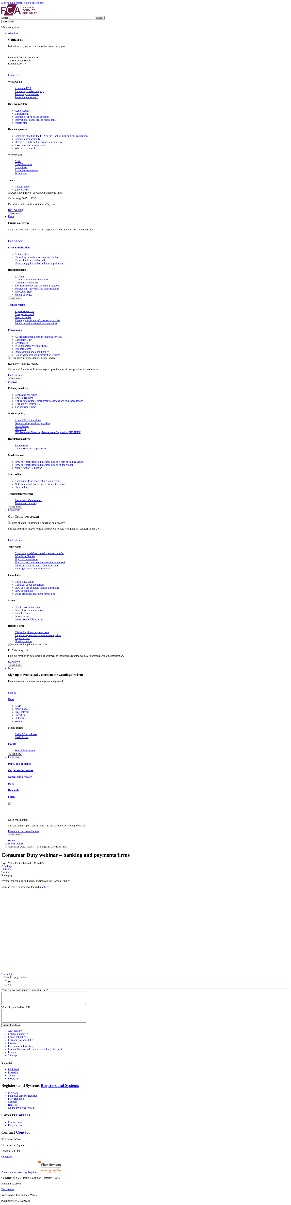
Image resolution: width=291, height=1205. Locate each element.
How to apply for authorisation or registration (39, 263)
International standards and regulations (35, 119)
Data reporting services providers (32, 423)
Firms (11, 216)
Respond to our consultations (23, 831)
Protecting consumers (26, 97)
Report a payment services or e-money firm (38, 635)
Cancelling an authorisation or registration (37, 257)
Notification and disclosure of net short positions (40, 484)
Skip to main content (12, 2)
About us (13, 33)
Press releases (22, 711)
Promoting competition (27, 94)
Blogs (18, 705)
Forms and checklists (26, 394)
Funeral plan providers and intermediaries (37, 288)
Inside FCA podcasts (26, 734)
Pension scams (22, 616)
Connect (12, 1101)
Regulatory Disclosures (27, 403)
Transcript (6, 974)
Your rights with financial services (33, 568)
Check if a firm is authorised (30, 260)
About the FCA (23, 88)
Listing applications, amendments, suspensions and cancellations (49, 400)
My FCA (13, 1092)
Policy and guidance (19, 763)
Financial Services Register (22, 1095)
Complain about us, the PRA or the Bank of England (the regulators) (51, 135)
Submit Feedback (11, 1025)
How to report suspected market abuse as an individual (44, 464)
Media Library (15, 843)
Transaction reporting (26, 503)
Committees (21, 167)
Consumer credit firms (26, 282)
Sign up (12, 692)
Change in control (24, 314)
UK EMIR (20, 429)
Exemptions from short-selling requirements (38, 481)
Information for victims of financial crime (36, 565)
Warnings (20, 721)
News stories (21, 708)
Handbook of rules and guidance (32, 116)
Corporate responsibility (27, 139)
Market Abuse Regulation (28, 467)
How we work (16, 209)
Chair (18, 161)
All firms (19, 276)
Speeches (20, 715)
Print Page (6, 866)
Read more (14, 661)
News (11, 668)
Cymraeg (13, 1043)
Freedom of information (20, 1046)
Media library (22, 737)
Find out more (15, 241)
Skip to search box (34, 2)
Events (12, 743)
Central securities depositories (30, 448)
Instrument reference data (28, 500)
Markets (12, 381)
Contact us (13, 75)
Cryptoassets (21, 342)
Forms (11, 796)
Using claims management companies (35, 593)
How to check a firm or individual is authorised (40, 562)
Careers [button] (23, 1115)
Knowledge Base (24, 397)
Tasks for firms (16, 304)
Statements (20, 718)
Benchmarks (21, 445)
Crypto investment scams (28, 607)
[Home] (19, 14)
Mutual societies (23, 294)
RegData (13, 1104)
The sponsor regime (25, 406)
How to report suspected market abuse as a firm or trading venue (49, 461)
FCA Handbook (16, 1098)
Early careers (22, 189)
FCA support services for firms (31, 345)
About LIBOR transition (28, 420)
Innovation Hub (23, 291)
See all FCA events (25, 750)
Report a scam (22, 638)
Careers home (22, 186)
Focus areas (15, 330)
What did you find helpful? (15, 1007)
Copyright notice (17, 1037)
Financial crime (23, 348)
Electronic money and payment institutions (37, 285)
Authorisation (22, 110)
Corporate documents (20, 770)
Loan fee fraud (22, 613)
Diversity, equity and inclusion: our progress (38, 142)
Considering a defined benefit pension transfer (39, 553)
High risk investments (26, 559)
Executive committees (26, 170)
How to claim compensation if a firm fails (37, 587)
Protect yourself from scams (29, 619)
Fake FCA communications (29, 610)
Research (13, 790)
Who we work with (25, 148)
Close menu (15, 213)
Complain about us (18, 1033)
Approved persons (24, 311)
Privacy (12, 1052)
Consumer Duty (23, 339)
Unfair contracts (23, 641)
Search (5, 17)
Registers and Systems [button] (60, 1085)
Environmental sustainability (30, 145)
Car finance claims (25, 581)
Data (11, 783)
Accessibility (15, 1030)
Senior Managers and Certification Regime (37, 354)
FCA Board (21, 173)
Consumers (14, 509)
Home (11, 840)
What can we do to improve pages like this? (24, 990)
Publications (14, 757)
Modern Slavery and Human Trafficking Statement (35, 1049)
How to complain (24, 590)
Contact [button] (23, 1132)
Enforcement (21, 113)
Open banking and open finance (32, 351)
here (46, 887)
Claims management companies (31, 279)
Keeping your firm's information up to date (37, 320)
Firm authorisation (19, 247)
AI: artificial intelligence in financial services (38, 336)
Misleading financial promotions (32, 632)
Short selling (21, 487)
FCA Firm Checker (25, 556)
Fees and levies (23, 317)
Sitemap (12, 1055)
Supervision (21, 122)
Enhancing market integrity (29, 91)
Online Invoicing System (21, 1107)
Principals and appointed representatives (36, 323)
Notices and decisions (20, 776)
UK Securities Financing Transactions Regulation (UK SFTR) (48, 432)
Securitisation (22, 426)
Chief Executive (23, 164)
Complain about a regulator (29, 584)
